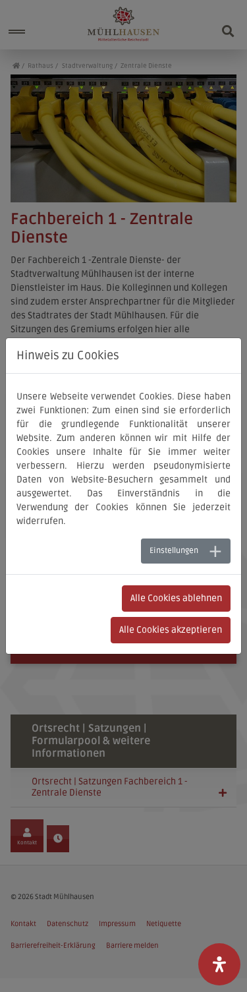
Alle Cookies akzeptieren (170, 629)
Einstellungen (174, 551)
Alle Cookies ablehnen (176, 598)
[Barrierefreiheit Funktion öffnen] (219, 964)
